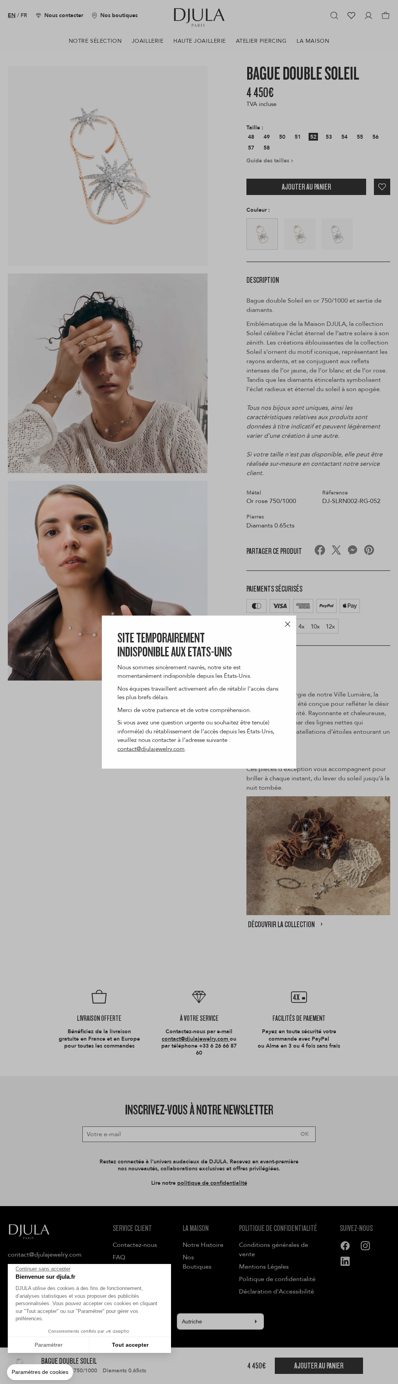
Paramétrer (49, 1345)
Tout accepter (130, 1345)
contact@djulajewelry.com (151, 748)
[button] (40, 1372)
